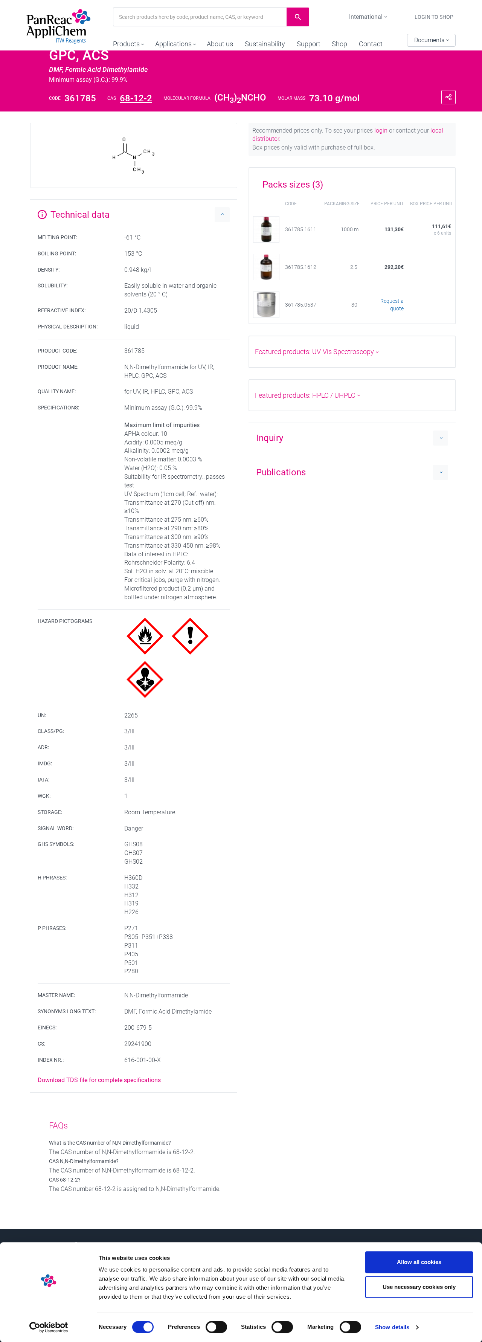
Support (308, 44)
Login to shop (434, 17)
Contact (371, 44)
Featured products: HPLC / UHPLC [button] (306, 395)
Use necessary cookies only (419, 1287)
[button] (128, 42)
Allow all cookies (419, 1262)
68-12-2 (136, 98)
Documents (430, 40)
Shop (339, 44)
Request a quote (392, 304)
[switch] (216, 1327)
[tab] (352, 182)
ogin (381, 130)
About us (220, 44)
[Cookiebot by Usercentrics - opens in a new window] (49, 1327)
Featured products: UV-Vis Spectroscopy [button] (315, 352)
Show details (392, 1327)
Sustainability (265, 44)
